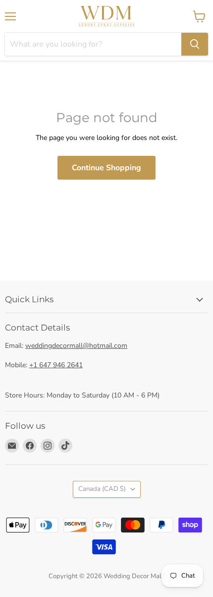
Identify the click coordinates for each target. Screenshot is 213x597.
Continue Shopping (106, 167)
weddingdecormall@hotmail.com (76, 345)
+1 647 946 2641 (56, 365)
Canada (102, 488)
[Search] (194, 44)
